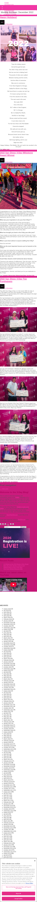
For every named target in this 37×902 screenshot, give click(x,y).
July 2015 (6, 834)
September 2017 (8, 790)
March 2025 (7, 638)
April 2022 (6, 698)
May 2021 (6, 716)
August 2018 (7, 771)
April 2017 (6, 798)
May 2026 (6, 614)
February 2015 (8, 843)
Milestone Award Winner (21, 275)
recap (8, 149)
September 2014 (8, 851)
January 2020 (7, 742)
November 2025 (8, 624)
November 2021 (8, 706)
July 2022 (6, 692)
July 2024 (6, 651)
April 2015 (6, 840)
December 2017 (8, 785)
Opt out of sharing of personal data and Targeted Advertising (18, 887)
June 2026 (6, 612)
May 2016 (6, 817)
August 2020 (7, 732)
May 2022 (6, 696)
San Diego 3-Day (30, 275)
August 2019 (7, 751)
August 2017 (7, 792)
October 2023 (8, 667)
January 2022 (7, 703)
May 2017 (6, 797)
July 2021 (6, 713)
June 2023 (6, 674)
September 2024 (8, 648)
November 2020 (8, 727)
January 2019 (7, 763)
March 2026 (7, 617)
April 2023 (6, 677)
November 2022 (8, 686)
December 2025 (8, 622)
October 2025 (8, 626)
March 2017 (7, 800)
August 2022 (7, 691)
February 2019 (8, 761)
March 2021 (7, 720)
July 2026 (6, 610)
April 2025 (6, 636)
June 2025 (6, 633)
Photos (7, 9)
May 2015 (6, 838)
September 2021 (8, 710)
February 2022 (8, 701)
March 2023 (7, 679)
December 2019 (8, 744)
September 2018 (8, 769)
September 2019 (8, 749)
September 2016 (8, 810)
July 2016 (6, 814)
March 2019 (7, 759)
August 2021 (7, 711)
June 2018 (6, 775)
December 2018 (8, 764)
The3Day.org (21, 519)
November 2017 (8, 786)
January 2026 (7, 621)
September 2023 (8, 668)
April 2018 (6, 778)
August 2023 (7, 670)
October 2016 (8, 809)
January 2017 (7, 804)
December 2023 (8, 663)
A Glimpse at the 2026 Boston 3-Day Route (16, 564)
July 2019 (6, 752)
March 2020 (7, 739)
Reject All (18, 893)
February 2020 (8, 740)
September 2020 (8, 730)
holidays (4, 149)
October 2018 (8, 768)
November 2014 (8, 848)
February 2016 (8, 822)
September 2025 (8, 627)
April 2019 (6, 757)
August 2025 (7, 629)
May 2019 (6, 756)
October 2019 (8, 747)
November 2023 (8, 665)
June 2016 (6, 816)
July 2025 (6, 631)
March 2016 (7, 821)
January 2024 (7, 662)
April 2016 (6, 819)
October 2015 (8, 829)
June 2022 (6, 694)
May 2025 (6, 634)
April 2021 (6, 718)
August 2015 (7, 833)
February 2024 (8, 660)
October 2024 (8, 646)
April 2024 (6, 656)
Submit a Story (10, 15)
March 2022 (7, 699)
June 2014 (6, 857)
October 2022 (8, 687)
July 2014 (6, 855)
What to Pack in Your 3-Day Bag (13, 567)
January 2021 (7, 723)
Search (2, 527)
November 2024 (8, 645)
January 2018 (7, 783)
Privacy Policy (29, 883)
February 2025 (8, 639)
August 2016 (7, 812)
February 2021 (8, 721)
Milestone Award (11, 275)
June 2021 (6, 715)
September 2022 (8, 689)
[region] (18, 880)
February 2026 (8, 619)
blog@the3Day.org (12, 515)
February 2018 (8, 781)
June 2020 (6, 733)
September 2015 (8, 831)
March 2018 (7, 780)
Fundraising (9, 11)
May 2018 (6, 776)
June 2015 (6, 836)
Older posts (4, 488)
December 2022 (8, 684)
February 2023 (8, 680)
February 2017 (8, 802)
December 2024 (8, 643)
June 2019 (6, 754)
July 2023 (6, 672)
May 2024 (6, 655)
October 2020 (8, 728)
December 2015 (8, 826)
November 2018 (8, 766)
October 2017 (8, 788)
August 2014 (7, 853)
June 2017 (6, 795)
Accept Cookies (18, 898)
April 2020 (6, 737)
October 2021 (8, 708)
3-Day (17, 497)
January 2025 (7, 641)
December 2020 (8, 725)
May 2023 (6, 675)
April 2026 (6, 615)
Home (6, 3)
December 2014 (8, 846)
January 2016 (7, 824)
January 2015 (7, 845)
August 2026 (7, 609)
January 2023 (7, 682)
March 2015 (7, 841)
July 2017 (6, 793)
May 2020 (6, 735)
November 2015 (8, 828)
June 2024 (6, 653)
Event (6, 7)
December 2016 (8, 805)
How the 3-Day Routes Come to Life (14, 565)
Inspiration (9, 5)
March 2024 (7, 658)
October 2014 (8, 850)
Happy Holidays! (8, 17)
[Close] (35, 861)
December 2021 (8, 704)
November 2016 (8, 807)
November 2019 (8, 745)
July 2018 (6, 773)
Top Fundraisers (14, 481)
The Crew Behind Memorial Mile (13, 569)
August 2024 (7, 650)
